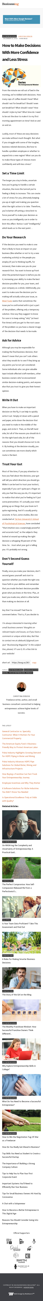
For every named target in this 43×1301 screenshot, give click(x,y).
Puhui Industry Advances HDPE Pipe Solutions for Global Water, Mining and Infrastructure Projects (19, 765)
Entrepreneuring (9, 36)
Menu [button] (38, 4)
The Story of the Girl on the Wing (16, 994)
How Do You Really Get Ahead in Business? (21, 1147)
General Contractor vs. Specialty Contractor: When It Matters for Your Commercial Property (18, 735)
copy (34, 662)
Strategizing (8, 881)
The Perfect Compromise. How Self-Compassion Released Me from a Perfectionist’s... (18, 888)
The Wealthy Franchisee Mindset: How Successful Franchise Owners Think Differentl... (19, 1030)
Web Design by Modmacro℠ (23, 1294)
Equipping (7, 920)
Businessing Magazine (10, 4)
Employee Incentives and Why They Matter (21, 782)
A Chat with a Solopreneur (13, 1203)
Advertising (29, 1287)
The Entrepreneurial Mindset (21, 673)
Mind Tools (7, 300)
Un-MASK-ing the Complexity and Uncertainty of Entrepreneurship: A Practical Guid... (17, 849)
